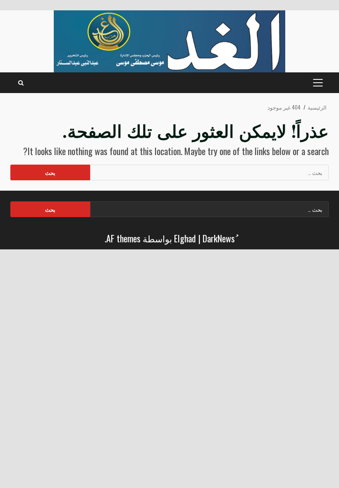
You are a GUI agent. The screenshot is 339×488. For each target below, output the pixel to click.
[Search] (21, 83)
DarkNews (219, 238)
